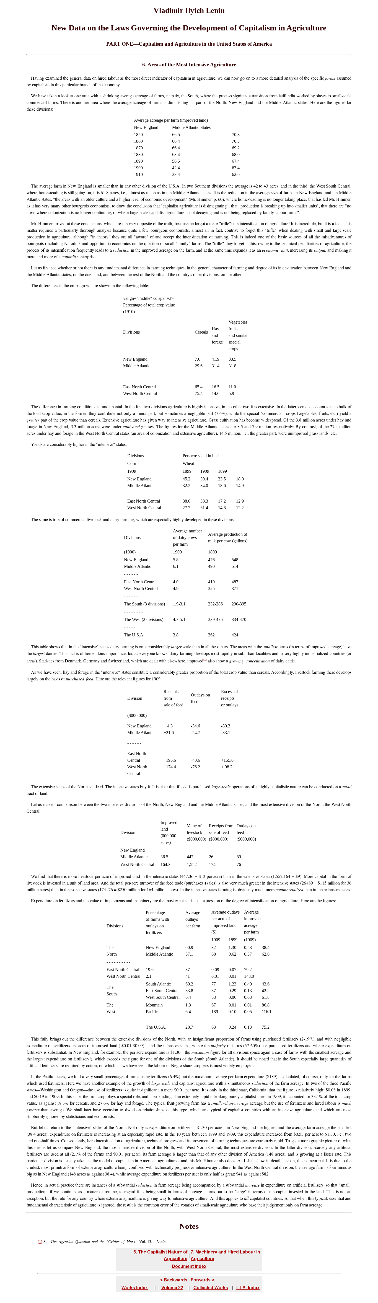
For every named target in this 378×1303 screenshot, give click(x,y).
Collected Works (210, 1287)
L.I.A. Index (248, 1287)
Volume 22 (172, 1287)
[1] (205, 659)
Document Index (189, 1266)
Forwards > (202, 1280)
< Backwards (173, 1280)
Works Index (134, 1287)
